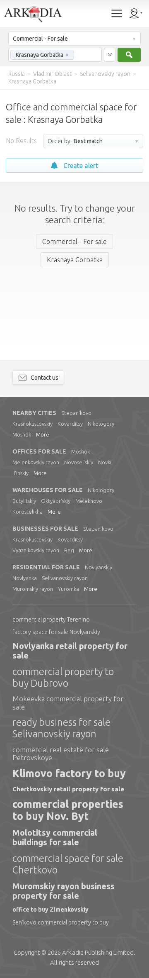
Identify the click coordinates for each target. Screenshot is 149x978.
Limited (98, 952)
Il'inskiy (20, 473)
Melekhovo (88, 501)
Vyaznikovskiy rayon (35, 550)
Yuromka (68, 589)
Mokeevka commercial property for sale (67, 703)
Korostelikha (27, 512)
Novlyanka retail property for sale (69, 650)
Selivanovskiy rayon (65, 578)
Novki (104, 462)
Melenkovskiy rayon (35, 462)
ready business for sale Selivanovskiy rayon (61, 728)
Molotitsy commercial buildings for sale (54, 837)
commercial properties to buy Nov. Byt (67, 810)
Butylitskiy (24, 501)
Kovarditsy (70, 424)
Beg (69, 550)
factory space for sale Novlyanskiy (56, 632)
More (42, 434)
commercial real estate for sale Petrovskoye (60, 754)
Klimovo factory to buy (69, 773)
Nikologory (101, 424)
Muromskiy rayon (32, 589)
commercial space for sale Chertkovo (67, 864)
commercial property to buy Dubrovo (63, 677)
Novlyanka (24, 578)
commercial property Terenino (51, 619)
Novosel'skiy (78, 462)
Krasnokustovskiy (32, 424)
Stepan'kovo (76, 413)
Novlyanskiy (98, 567)
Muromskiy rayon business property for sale (63, 890)
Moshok (21, 434)
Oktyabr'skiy (55, 501)
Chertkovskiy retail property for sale (68, 789)
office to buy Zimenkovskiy (50, 909)
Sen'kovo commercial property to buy (60, 922)
